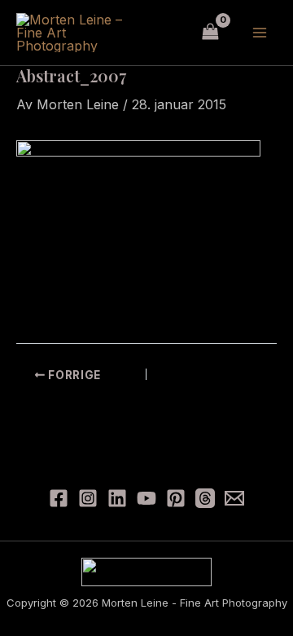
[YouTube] (146, 498)
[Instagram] (88, 498)
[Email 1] (234, 498)
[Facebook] (58, 498)
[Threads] (205, 498)
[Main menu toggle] (260, 32)
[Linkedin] (117, 498)
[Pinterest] (176, 498)
